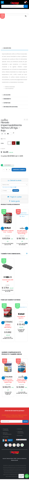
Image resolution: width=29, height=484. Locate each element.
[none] (8, 322)
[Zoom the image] (14, 451)
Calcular (15, 190)
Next (26, 322)
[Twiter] (18, 445)
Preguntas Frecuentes (6, 429)
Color (2, 143)
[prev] (25, 120)
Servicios (19, 429)
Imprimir (11, 133)
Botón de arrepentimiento (7, 433)
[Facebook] (6, 445)
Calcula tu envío (15, 180)
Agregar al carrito (19, 169)
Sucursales (5, 437)
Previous (2, 322)
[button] (2, 2)
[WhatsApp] (22, 445)
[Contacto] (10, 445)
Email (8, 133)
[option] (9, 143)
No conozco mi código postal (9, 187)
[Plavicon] (4, 120)
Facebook (2, 133)
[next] (27, 120)
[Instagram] (14, 445)
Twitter (5, 133)
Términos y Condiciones (20, 432)
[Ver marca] (7, 228)
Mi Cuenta (19, 435)
